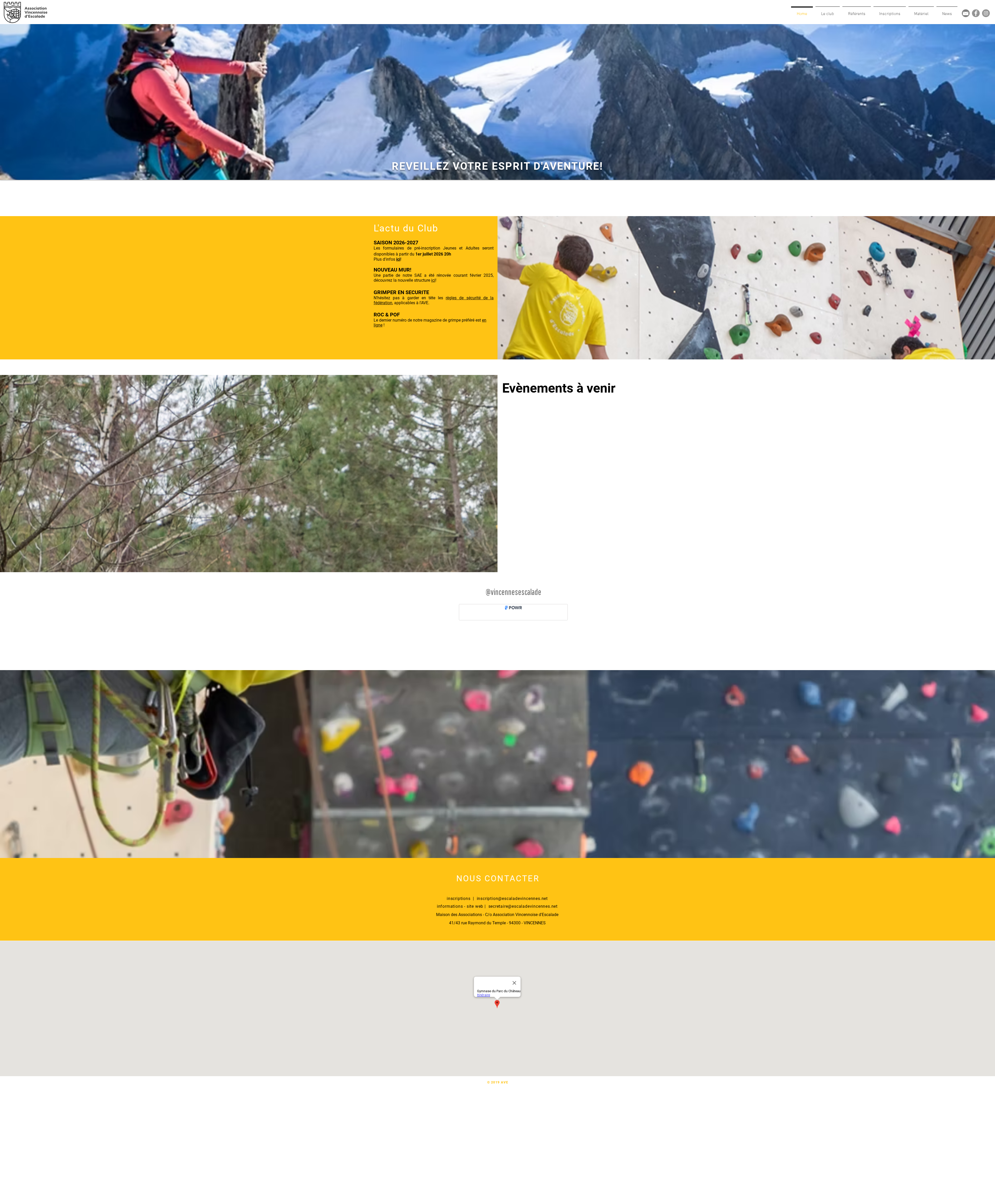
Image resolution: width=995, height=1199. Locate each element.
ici (433, 280)
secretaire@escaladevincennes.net (523, 906)
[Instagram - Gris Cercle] (986, 13)
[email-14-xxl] (966, 13)
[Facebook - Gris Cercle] (976, 13)
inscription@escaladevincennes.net (512, 898)
